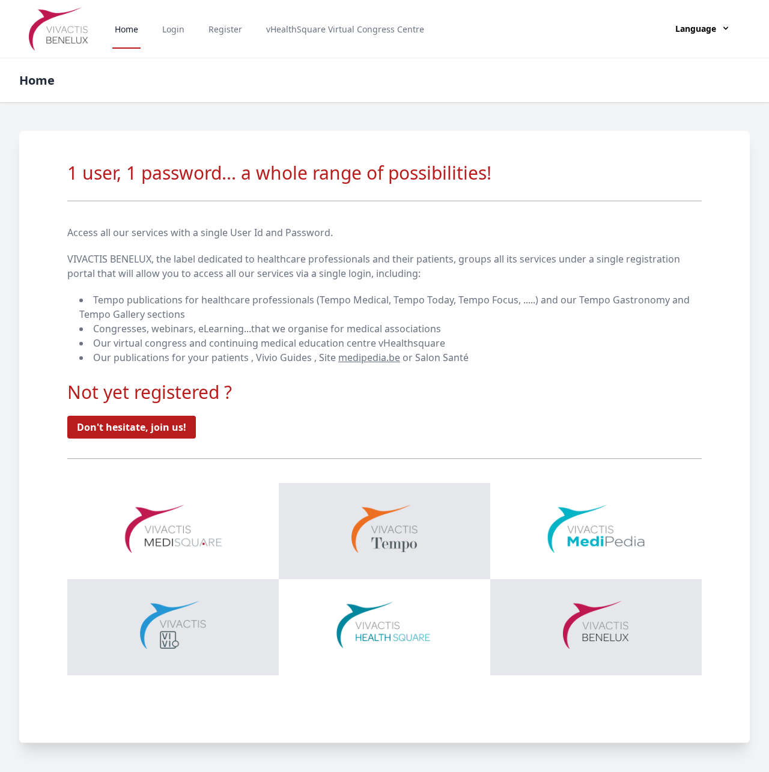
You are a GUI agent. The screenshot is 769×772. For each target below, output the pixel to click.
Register (225, 29)
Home (126, 29)
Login (173, 29)
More (173, 488)
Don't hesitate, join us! (131, 427)
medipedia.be (369, 357)
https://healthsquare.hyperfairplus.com (596, 627)
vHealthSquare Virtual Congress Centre (345, 29)
